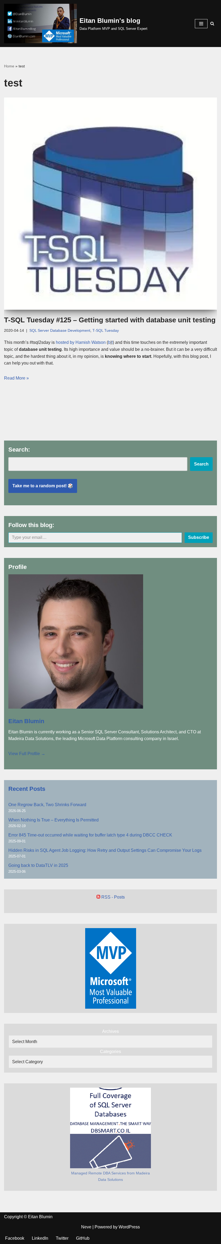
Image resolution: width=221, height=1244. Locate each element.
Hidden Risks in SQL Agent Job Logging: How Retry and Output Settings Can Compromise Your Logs (105, 850)
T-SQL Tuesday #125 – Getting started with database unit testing (110, 320)
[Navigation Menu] (201, 23)
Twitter (62, 1238)
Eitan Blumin (26, 721)
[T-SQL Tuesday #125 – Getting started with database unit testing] (110, 204)
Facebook (14, 1238)
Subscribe (198, 537)
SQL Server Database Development (59, 330)
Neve (86, 1227)
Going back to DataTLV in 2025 (38, 865)
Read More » (16, 378)
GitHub (82, 1238)
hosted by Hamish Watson (81, 342)
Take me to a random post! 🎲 (42, 486)
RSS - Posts (112, 897)
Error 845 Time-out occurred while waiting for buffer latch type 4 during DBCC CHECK (90, 835)
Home (9, 66)
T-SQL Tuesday (105, 330)
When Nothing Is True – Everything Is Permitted (53, 820)
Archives (110, 1031)
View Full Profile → (26, 753)
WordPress (129, 1227)
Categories (110, 1051)
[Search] (212, 23)
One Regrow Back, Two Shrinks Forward (47, 804)
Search (201, 464)
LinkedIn (40, 1238)
